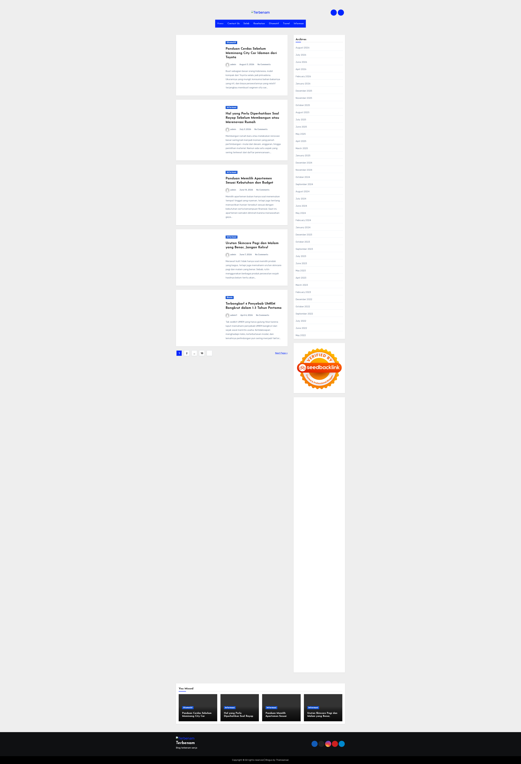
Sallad (332, 474)
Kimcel (311, 405)
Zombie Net (312, 470)
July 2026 (301, 55)
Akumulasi (317, 617)
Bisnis (230, 297)
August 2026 (302, 47)
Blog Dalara (329, 432)
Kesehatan (259, 24)
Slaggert (307, 455)
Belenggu (324, 625)
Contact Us (233, 24)
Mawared (334, 517)
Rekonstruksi (322, 478)
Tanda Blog (330, 660)
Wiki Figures (314, 412)
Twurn (338, 432)
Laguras (300, 486)
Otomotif (274, 24)
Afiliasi (309, 613)
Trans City (332, 563)
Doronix (333, 405)
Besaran (320, 644)
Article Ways (320, 513)
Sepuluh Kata (316, 656)
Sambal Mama (333, 455)
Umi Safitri (301, 609)
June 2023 (301, 263)
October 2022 (303, 306)
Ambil (308, 617)
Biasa (332, 625)
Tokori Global (307, 540)
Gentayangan (321, 640)
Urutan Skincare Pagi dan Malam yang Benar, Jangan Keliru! (322, 716)
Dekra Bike (333, 513)
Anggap (331, 633)
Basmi (316, 621)
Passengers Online (325, 424)
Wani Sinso (337, 451)
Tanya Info (334, 664)
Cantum (323, 629)
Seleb (246, 24)
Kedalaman (330, 644)
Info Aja (325, 609)
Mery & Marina (312, 474)
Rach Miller (337, 482)
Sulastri (337, 467)
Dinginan (300, 644)
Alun (298, 617)
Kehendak (301, 652)
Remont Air (329, 548)
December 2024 (304, 162)
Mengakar (315, 633)
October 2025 (303, 105)
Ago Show (334, 478)
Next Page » (281, 353)
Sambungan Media (326, 652)
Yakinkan (318, 648)
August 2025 (302, 112)
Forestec (310, 548)
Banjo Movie (325, 544)
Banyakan (310, 644)
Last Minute (311, 521)
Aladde (299, 455)
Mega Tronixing (312, 494)
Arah (304, 621)
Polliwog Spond (324, 409)
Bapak (331, 640)
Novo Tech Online (327, 470)
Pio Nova (334, 505)
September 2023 (304, 249)
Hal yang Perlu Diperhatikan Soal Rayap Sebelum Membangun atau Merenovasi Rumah (252, 118)
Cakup (331, 629)
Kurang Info (332, 590)
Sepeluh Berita (303, 664)
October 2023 (303, 242)
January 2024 (303, 227)
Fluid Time (315, 505)
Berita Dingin (330, 656)
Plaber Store (310, 416)
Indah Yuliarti (313, 609)
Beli (336, 621)
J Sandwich (308, 551)
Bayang (329, 621)
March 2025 (302, 148)
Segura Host (326, 494)
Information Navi (304, 559)
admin (233, 64)
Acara (316, 613)
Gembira (309, 648)
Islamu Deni (324, 439)
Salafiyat (324, 436)
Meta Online (302, 447)
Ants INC (310, 424)
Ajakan (299, 633)
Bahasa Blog (317, 660)
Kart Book (315, 486)
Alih (303, 617)
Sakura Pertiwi (318, 606)
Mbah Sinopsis (332, 447)
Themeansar (282, 760)
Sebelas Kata (321, 602)
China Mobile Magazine (319, 482)
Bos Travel (301, 563)
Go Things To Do (308, 555)
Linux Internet (322, 551)
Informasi (299, 24)
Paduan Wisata (303, 606)
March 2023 (302, 285)
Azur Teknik (321, 401)
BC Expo (309, 513)
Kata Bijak (313, 447)
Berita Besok (314, 598)
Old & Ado (312, 532)
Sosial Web (327, 598)
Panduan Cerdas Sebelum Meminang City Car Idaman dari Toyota (251, 53)
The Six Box (328, 524)
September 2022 (304, 313)
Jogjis (299, 451)
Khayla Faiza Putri (331, 575)
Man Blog (331, 567)
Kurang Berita (303, 594)
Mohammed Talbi (316, 509)
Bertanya (300, 613)
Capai (313, 636)
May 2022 (301, 335)
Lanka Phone (321, 405)
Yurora (334, 443)
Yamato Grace (311, 439)
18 (202, 353)
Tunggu (335, 636)
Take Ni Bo (334, 416)
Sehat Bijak (335, 609)
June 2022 (301, 328)
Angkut (334, 617)
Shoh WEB (301, 470)
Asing (298, 621)
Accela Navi (302, 420)
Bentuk (299, 629)
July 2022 (301, 321)
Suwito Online (303, 571)
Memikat (300, 648)
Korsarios (300, 521)
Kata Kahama (313, 436)
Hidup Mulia (301, 482)
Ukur (298, 640)
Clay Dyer (300, 548)
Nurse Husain (325, 467)
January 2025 (303, 155)
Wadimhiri (301, 424)
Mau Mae (304, 567)
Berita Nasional (318, 594)
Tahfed (313, 567)
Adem (306, 633)
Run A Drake (312, 544)
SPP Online (334, 486)
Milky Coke (301, 532)
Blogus (268, 760)
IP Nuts (322, 528)
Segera (326, 648)
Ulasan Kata (307, 640)
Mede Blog (335, 501)
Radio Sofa (329, 571)
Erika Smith (327, 490)
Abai (337, 613)
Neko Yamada (327, 412)
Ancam (326, 617)
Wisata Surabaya (332, 559)
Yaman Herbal (325, 536)
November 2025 (304, 98)
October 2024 (303, 177)
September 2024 (304, 184)
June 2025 (301, 127)
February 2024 (303, 220)
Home (220, 24)
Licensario (301, 524)
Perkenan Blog (303, 660)
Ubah (327, 636)
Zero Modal (322, 416)
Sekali (334, 648)
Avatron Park (302, 432)
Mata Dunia (312, 563)
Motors (299, 401)
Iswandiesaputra (312, 575)
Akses (323, 633)
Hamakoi (309, 463)
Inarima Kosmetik (326, 521)
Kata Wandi (327, 578)
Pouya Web (324, 501)
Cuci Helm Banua (313, 578)
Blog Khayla (310, 586)
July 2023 (301, 256)
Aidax (319, 459)
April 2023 (301, 278)
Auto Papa (329, 428)
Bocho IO (336, 544)
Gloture (324, 486)
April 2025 (301, 141)
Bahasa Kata (316, 667)
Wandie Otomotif (323, 582)
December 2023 (304, 234)
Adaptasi (323, 613)
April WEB (326, 451)
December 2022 (304, 299)
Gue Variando (324, 532)
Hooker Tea (305, 497)
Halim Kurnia (333, 606)
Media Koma (302, 598)
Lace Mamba (309, 409)
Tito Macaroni (324, 555)
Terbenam (307, 625)
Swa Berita (301, 443)
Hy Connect (328, 459)
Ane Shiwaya (311, 501)
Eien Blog (324, 474)
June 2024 (301, 206)
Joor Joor (330, 509)
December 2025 (304, 91)
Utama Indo (301, 459)
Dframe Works (315, 420)
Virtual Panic (311, 467)
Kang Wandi (308, 582)
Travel (286, 24)
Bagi (309, 621)
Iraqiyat (325, 505)
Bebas (315, 625)
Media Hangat (303, 667)
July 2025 (301, 119)
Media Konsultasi (319, 664)
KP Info (311, 459)
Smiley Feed (302, 490)
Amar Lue (334, 497)
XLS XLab (313, 536)
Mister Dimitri (308, 478)
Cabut (315, 629)
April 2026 (301, 69)
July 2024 (301, 198)
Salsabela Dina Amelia (315, 590)
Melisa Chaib (324, 443)
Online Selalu (335, 602)
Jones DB (318, 559)
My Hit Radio (319, 455)
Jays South (308, 451)
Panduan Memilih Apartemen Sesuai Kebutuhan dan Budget (279, 716)
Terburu (308, 629)
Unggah (320, 636)
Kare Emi (300, 501)
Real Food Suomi (320, 517)
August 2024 (302, 191)
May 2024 (301, 213)
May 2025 (301, 134)
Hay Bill (319, 548)
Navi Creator (316, 571)
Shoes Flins (301, 509)
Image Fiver (301, 405)
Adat (331, 613)
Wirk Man (321, 567)
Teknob (322, 563)
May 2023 (301, 270)
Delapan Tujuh (335, 401)
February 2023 (303, 292)
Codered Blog (302, 505)
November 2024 (304, 170)
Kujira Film (323, 497)
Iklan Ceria (335, 436)
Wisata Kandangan (326, 586)
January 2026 (303, 83)
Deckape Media (322, 540)
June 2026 (301, 62)
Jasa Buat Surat (322, 463)
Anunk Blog (309, 401)
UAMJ (305, 536)
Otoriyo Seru (332, 528)
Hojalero (300, 474)
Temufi (314, 497)
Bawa (298, 625)
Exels (307, 486)
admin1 (233, 315)
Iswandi (300, 578)
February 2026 (303, 76)
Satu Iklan (309, 602)
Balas (322, 621)
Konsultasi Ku (302, 656)
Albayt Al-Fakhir (315, 428)
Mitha (322, 447)
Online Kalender (304, 517)
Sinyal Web (331, 594)
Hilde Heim (328, 420)
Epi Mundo (301, 436)
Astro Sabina (316, 432)
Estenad (300, 463)
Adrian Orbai (315, 490)
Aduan (338, 629)
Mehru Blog (336, 439)
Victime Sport (311, 528)
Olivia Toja (312, 443)
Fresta (318, 451)
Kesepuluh (311, 652)
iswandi (300, 575)
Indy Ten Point (314, 524)
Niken (339, 567)
